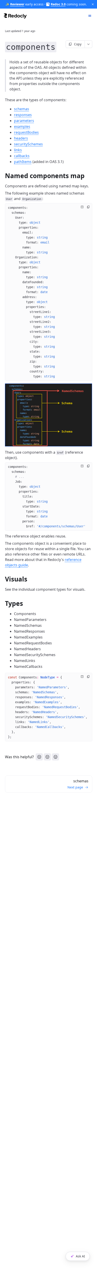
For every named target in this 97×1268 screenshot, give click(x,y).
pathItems (23, 161)
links (18, 149)
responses (23, 114)
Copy (77, 44)
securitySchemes (28, 144)
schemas (21, 108)
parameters (24, 120)
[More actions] (88, 44)
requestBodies (26, 132)
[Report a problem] (82, 207)
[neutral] (47, 756)
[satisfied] (55, 756)
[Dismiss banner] (92, 4)
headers (21, 138)
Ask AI (80, 1256)
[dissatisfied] (39, 756)
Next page (75, 787)
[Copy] (88, 207)
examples (22, 126)
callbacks (22, 155)
